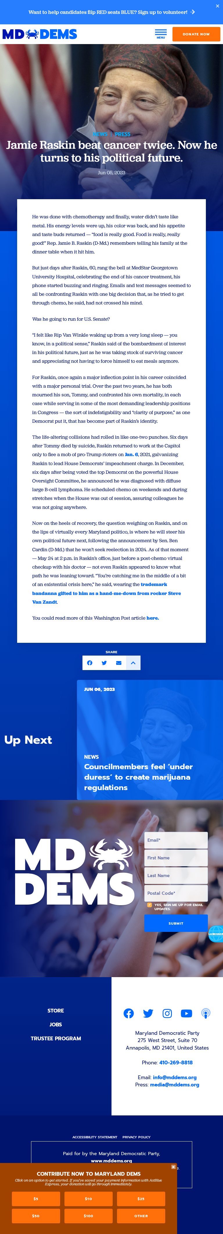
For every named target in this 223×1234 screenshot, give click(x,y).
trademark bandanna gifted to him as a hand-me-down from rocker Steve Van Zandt (106, 593)
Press (122, 134)
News (100, 134)
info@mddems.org (175, 1077)
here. (153, 618)
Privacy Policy (137, 1137)
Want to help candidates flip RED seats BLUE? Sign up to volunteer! (108, 12)
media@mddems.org (174, 1084)
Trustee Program (56, 1039)
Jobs (56, 1025)
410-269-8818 (176, 1062)
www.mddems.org (111, 1160)
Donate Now (196, 34)
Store (56, 1011)
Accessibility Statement (94, 1137)
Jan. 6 (131, 454)
